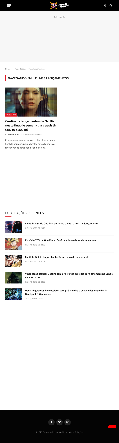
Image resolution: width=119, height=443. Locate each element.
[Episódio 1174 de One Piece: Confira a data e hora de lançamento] (13, 244)
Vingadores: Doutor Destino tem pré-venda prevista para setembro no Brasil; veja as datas (69, 275)
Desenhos (11, 115)
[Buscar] (110, 5)
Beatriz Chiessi (15, 134)
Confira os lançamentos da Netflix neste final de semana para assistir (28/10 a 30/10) (30, 125)
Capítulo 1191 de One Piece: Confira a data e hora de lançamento (61, 223)
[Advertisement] (59, 38)
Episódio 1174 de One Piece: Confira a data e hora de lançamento (61, 240)
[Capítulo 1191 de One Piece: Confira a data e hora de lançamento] (13, 227)
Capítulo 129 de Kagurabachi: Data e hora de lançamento (57, 256)
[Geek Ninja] (59, 5)
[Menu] (9, 5)
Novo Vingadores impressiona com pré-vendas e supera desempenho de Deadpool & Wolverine (66, 292)
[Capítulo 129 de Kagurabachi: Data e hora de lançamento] (13, 261)
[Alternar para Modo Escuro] (106, 5)
